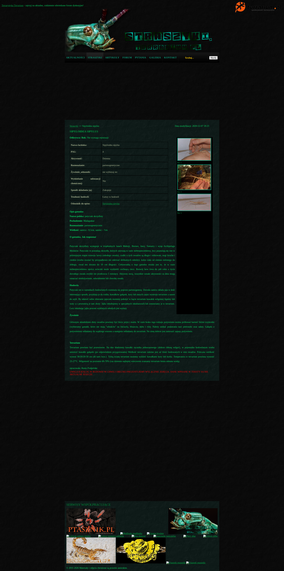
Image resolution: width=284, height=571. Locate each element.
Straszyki (74, 126)
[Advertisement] (142, 88)
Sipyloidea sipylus (111, 203)
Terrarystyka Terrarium (12, 5)
